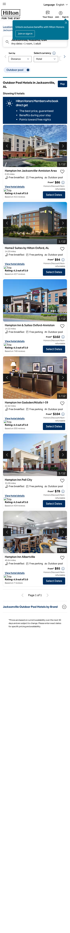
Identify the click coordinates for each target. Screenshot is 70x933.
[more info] (63, 182)
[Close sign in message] (66, 22)
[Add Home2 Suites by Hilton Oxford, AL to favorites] (62, 249)
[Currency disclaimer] (54, 53)
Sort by (12, 53)
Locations (8, 26)
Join (57, 17)
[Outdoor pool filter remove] (28, 70)
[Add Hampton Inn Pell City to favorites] (62, 481)
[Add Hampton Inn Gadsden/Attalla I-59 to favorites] (62, 403)
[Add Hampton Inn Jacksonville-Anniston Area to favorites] (62, 172)
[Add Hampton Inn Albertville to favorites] (62, 558)
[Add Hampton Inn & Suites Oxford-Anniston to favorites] (62, 326)
